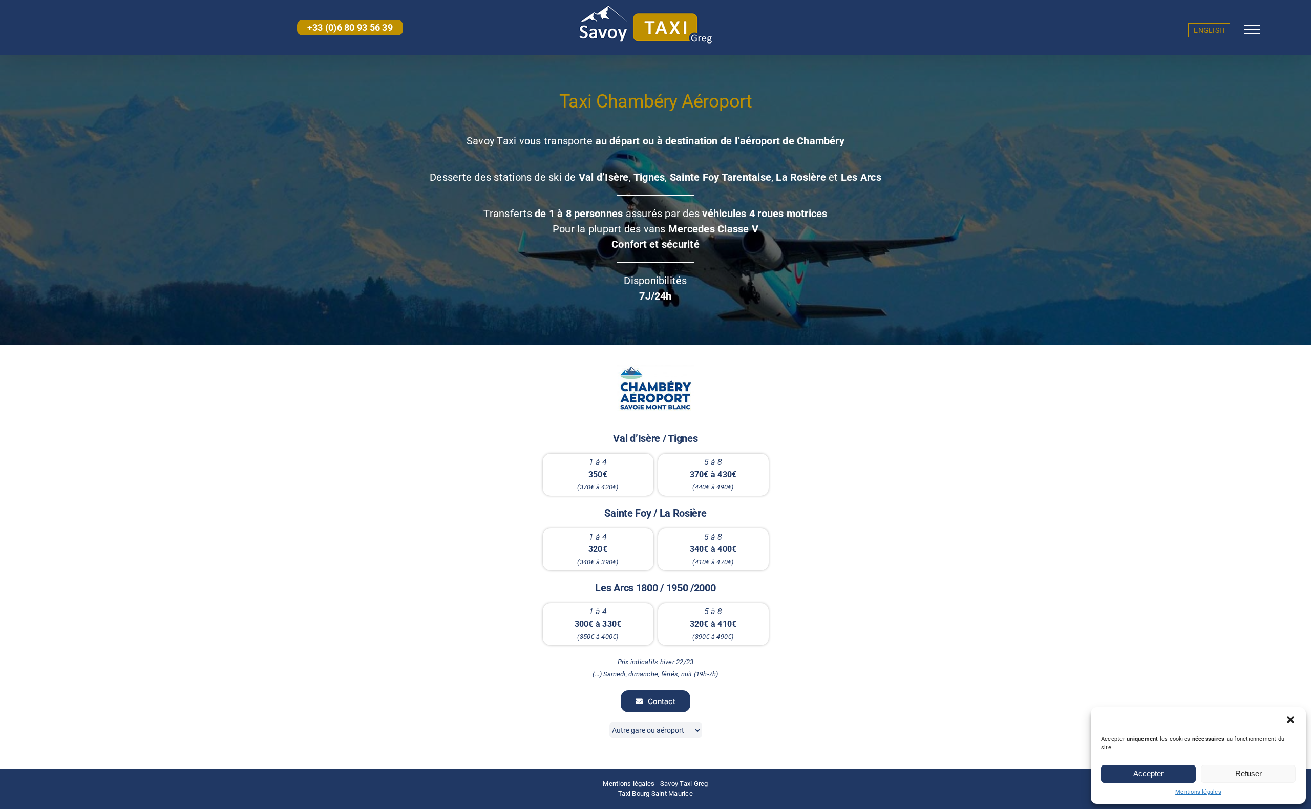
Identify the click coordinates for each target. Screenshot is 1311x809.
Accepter (1148, 773)
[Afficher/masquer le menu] (1252, 29)
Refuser (1248, 773)
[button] (1290, 720)
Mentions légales (1198, 792)
